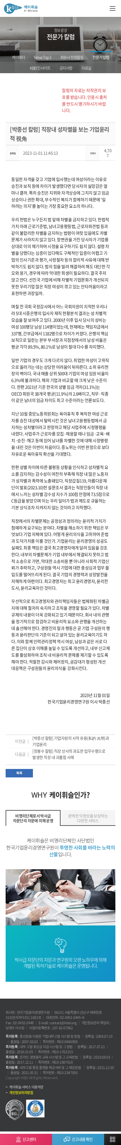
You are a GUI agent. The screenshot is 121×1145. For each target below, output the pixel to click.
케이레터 (18, 57)
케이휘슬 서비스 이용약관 (26, 1087)
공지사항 (65, 68)
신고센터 (29, 1139)
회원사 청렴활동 (72, 57)
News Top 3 (42, 57)
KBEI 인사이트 (40, 68)
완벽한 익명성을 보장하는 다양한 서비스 (88, 818)
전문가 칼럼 (100, 57)
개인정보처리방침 (21, 1092)
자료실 (86, 68)
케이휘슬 (21, 8)
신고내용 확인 (82, 1139)
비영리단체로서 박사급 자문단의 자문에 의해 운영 (33, 818)
